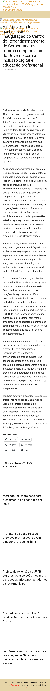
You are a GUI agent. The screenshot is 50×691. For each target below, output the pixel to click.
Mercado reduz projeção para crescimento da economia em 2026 (22, 500)
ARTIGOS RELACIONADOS (17, 462)
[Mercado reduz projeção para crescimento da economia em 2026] (25, 480)
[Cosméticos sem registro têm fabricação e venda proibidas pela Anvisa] (25, 598)
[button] (4, 14)
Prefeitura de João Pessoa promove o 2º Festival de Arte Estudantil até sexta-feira (22, 537)
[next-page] (8, 669)
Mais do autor (10, 466)
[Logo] (20, 25)
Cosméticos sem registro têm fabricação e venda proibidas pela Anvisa (25, 617)
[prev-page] (4, 669)
